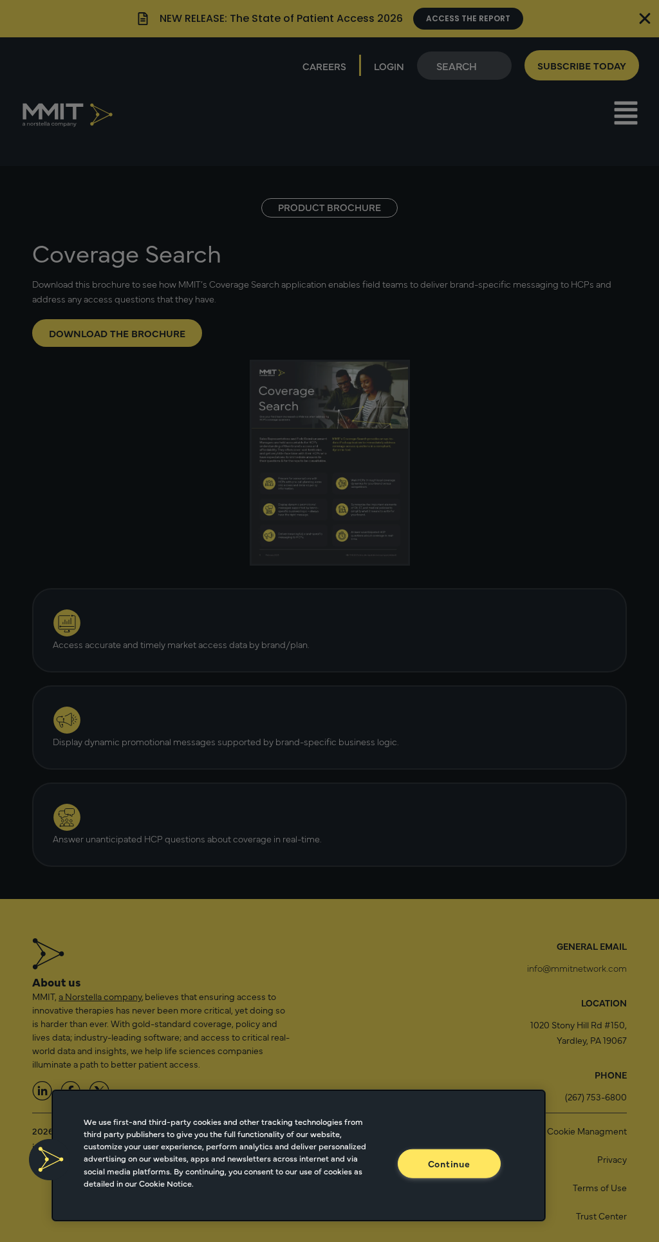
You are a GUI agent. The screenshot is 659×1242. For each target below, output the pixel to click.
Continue (449, 1163)
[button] (49, 1159)
